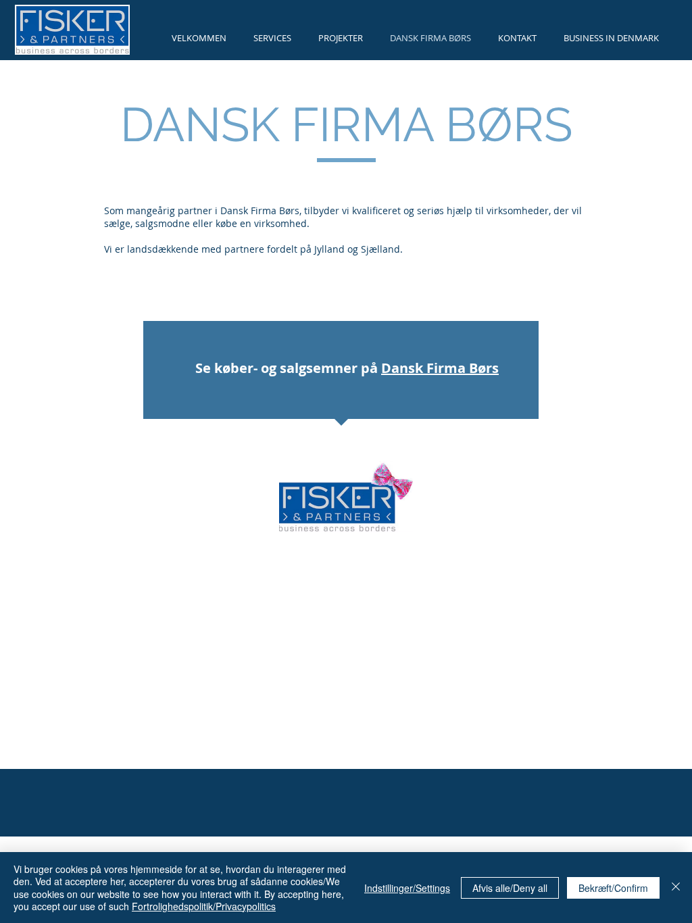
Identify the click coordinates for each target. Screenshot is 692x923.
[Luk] (676, 887)
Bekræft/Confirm (613, 888)
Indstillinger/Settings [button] (407, 888)
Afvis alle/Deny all (509, 888)
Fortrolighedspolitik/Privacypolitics (204, 906)
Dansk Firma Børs (440, 368)
